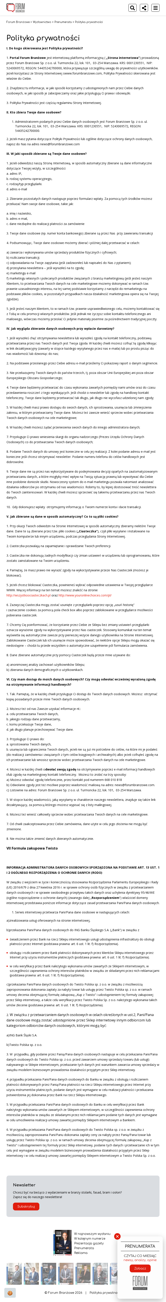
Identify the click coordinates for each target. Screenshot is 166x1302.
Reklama (81, 1253)
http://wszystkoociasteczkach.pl (28, 595)
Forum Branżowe (18, 22)
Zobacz (140, 1268)
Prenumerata (63, 22)
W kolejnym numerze (89, 1238)
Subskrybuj (26, 1206)
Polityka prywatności (105, 1292)
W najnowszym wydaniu (92, 1234)
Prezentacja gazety (89, 1243)
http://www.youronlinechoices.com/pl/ (85, 595)
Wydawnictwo (42, 22)
